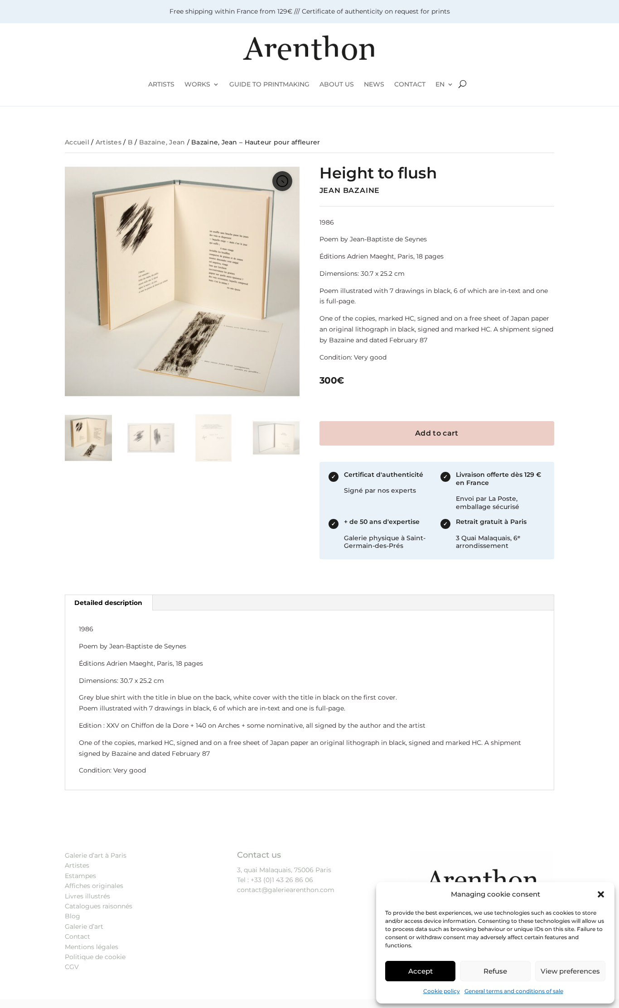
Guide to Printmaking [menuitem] (269, 84)
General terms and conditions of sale (513, 991)
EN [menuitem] (440, 84)
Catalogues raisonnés (98, 906)
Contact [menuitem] (410, 84)
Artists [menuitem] (161, 84)
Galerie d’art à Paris (95, 855)
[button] (600, 894)
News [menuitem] (374, 84)
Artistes (108, 142)
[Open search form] (462, 84)
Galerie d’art (84, 926)
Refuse (495, 971)
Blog (72, 916)
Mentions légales (91, 947)
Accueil (77, 142)
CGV (72, 967)
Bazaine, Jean (162, 142)
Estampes (80, 876)
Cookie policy (441, 991)
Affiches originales (94, 886)
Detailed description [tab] (108, 603)
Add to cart (437, 433)
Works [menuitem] (197, 84)
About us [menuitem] (336, 84)
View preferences (570, 971)
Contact (77, 936)
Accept (420, 971)
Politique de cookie (95, 957)
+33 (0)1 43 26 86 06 (282, 880)
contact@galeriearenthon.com (285, 890)
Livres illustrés (87, 896)
